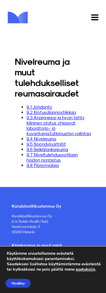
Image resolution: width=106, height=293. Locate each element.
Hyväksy (18, 283)
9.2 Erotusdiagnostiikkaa (51, 112)
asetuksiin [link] (85, 269)
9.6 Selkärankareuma (47, 149)
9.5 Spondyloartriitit (46, 144)
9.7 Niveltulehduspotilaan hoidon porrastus (52, 157)
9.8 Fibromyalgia (42, 165)
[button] (95, 17)
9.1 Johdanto (39, 107)
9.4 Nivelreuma (41, 138)
